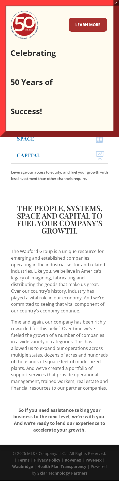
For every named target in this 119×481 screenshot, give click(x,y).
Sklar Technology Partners (62, 473)
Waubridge (22, 466)
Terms (24, 460)
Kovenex (73, 460)
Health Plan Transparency (61, 466)
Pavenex (94, 460)
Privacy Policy (47, 460)
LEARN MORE (87, 24)
